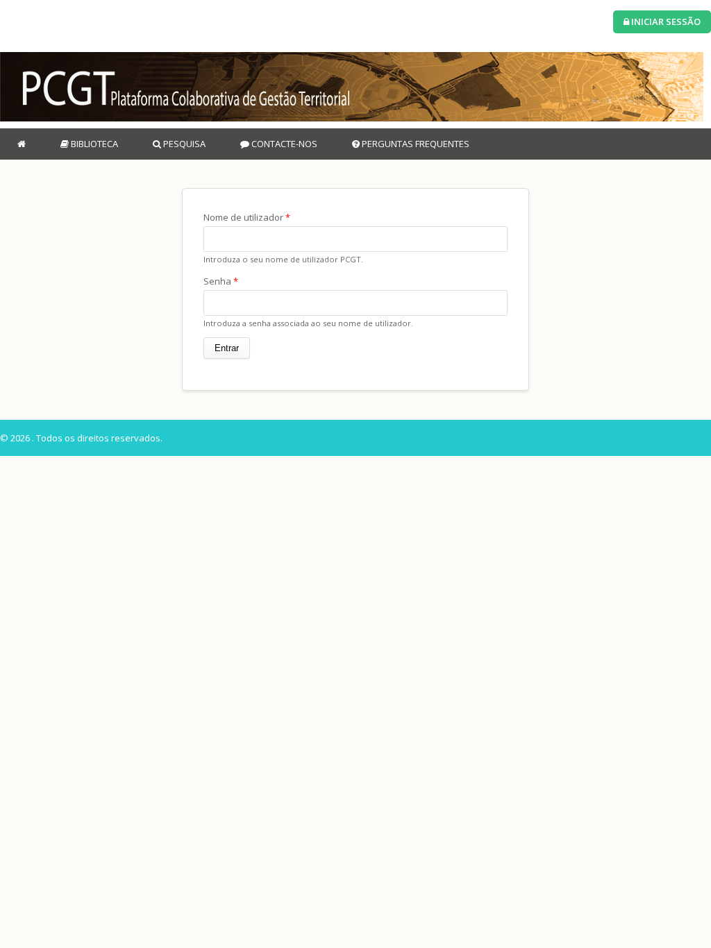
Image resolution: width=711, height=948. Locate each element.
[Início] (351, 86)
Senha (220, 281)
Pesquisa (183, 143)
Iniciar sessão (665, 21)
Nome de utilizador (246, 217)
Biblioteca (93, 143)
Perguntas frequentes (414, 143)
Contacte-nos (283, 143)
